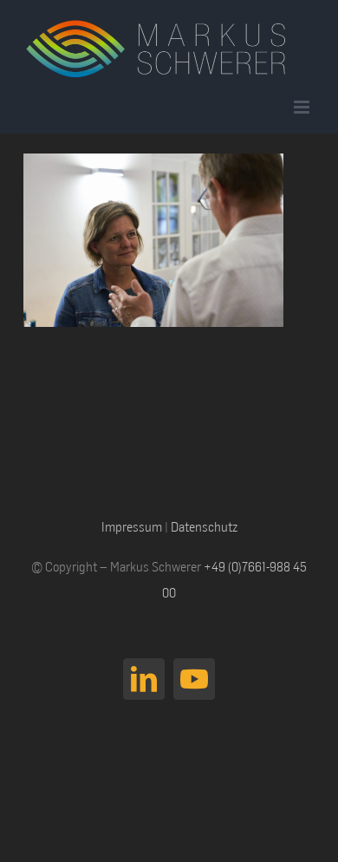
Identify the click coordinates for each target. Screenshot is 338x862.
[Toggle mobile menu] (303, 107)
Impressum (131, 526)
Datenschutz (204, 526)
